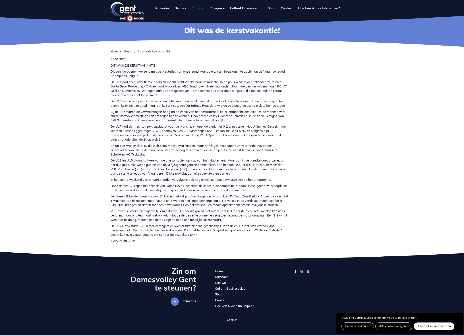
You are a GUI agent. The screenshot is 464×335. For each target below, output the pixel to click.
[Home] (127, 12)
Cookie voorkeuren (357, 326)
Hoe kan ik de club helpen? (319, 8)
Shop (272, 8)
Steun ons (188, 301)
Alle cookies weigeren (394, 326)
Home (114, 51)
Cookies (232, 320)
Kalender (162, 8)
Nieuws (180, 8)
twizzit (308, 273)
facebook (295, 273)
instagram (302, 273)
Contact (287, 8)
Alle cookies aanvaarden (434, 326)
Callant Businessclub (246, 8)
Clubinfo (197, 8)
